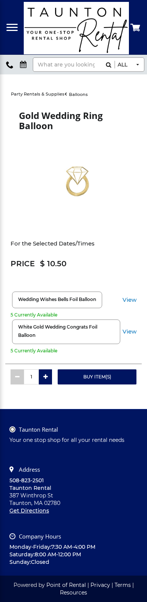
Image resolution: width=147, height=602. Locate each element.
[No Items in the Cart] (136, 27)
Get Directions (29, 510)
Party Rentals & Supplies (37, 94)
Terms (123, 585)
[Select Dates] (23, 64)
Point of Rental (66, 585)
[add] (45, 376)
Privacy (100, 585)
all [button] (122, 64)
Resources (73, 592)
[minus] (17, 376)
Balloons (78, 94)
